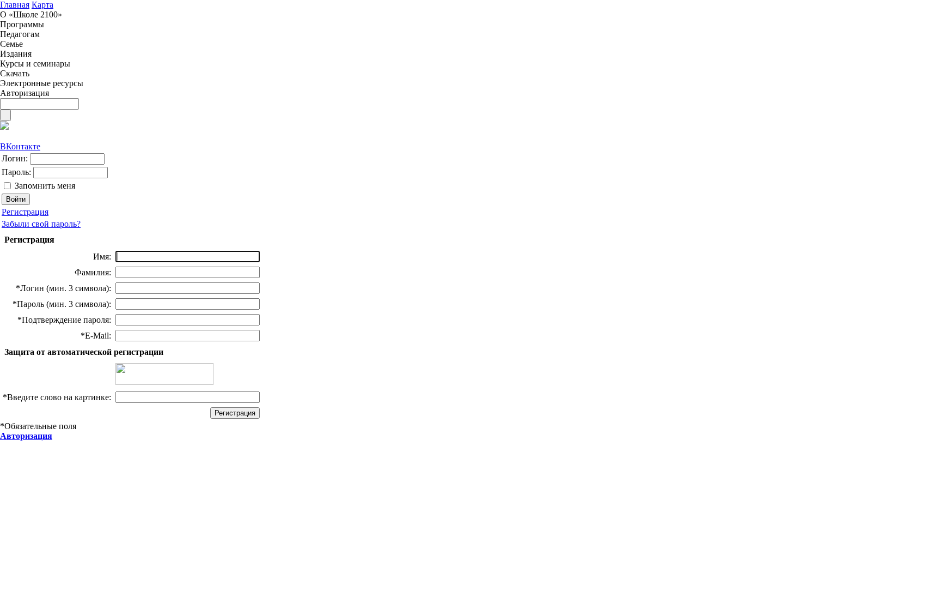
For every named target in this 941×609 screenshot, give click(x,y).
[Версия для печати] (4, 126)
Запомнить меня (45, 185)
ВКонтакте (20, 146)
